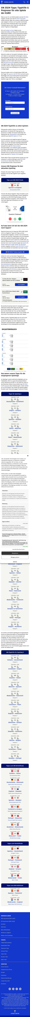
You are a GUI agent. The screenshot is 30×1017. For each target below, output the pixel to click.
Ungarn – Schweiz (15, 410)
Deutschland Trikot (5, 945)
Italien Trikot (4, 959)
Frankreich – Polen (15, 704)
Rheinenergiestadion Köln (15, 802)
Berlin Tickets (15, 880)
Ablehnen (15, 561)
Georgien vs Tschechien (15, 608)
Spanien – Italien (15, 573)
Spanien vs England (15, 187)
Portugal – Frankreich (15, 860)
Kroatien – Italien (15, 677)
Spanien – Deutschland (15, 851)
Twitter (13, 989)
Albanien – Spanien (15, 686)
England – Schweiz (15, 869)
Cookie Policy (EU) (5, 981)
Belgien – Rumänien (15, 626)
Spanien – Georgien (15, 800)
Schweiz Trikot (4, 951)
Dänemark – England (15, 564)
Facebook (17, 989)
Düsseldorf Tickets (15, 871)
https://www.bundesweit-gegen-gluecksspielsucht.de (15, 998)
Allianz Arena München (15, 829)
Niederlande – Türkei (15, 878)
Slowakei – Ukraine (15, 581)
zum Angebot (21, 284)
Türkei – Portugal (15, 617)
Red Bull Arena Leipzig (15, 838)
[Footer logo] (15, 1012)
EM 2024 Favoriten (9, 62)
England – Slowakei (15, 791)
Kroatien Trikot (4, 956)
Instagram (10, 989)
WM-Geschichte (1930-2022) (8, 918)
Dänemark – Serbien (15, 722)
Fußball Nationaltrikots (6, 942)
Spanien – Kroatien (15, 419)
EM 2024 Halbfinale (14, 239)
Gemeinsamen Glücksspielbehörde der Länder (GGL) (15, 1005)
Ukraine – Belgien (15, 740)
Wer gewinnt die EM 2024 (13, 74)
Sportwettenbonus (6, 264)
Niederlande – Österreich (15, 695)
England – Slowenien (15, 713)
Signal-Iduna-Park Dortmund (15, 784)
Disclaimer (3, 983)
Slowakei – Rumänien (15, 731)
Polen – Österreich (15, 590)
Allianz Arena (15, 895)
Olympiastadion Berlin (15, 189)
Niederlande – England (14, 902)
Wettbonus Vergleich (6, 932)
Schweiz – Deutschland (15, 659)
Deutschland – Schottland (15, 401)
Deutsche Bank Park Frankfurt (15, 820)
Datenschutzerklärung (6, 978)
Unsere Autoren (4, 966)
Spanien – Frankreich (15, 893)
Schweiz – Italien (15, 773)
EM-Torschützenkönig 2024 (21, 241)
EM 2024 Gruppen (22, 149)
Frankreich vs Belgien (15, 809)
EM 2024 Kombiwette (19, 319)
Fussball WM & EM (8, 2)
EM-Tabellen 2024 (14, 154)
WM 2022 (3, 927)
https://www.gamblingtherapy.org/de (14, 996)
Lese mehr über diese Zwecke (18, 549)
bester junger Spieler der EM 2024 (16, 244)
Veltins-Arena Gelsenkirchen (15, 793)
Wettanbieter (13, 134)
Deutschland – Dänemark (15, 782)
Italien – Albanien (15, 428)
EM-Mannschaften (16, 146)
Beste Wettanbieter (5, 929)
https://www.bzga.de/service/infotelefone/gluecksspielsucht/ (14, 997)
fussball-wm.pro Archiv (6, 969)
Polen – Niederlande (15, 437)
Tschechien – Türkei (15, 749)
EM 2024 (25, 17)
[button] (28, 455)
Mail (20, 989)
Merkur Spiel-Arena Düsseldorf (15, 811)
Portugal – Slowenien (15, 818)
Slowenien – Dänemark (15, 446)
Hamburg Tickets (15, 862)
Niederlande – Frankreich (15, 599)
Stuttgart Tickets (15, 853)
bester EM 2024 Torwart (21, 246)
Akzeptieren (15, 553)
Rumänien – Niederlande (15, 827)
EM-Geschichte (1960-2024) (8, 921)
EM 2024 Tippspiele (20, 18)
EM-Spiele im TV (15, 136)
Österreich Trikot (5, 948)
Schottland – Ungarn (15, 668)
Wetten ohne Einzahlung (6, 935)
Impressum (3, 975)
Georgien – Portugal (15, 758)
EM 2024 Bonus (13, 269)
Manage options (15, 557)
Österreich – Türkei (15, 836)
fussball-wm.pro (9, 30)
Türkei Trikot (4, 954)
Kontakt (3, 972)
